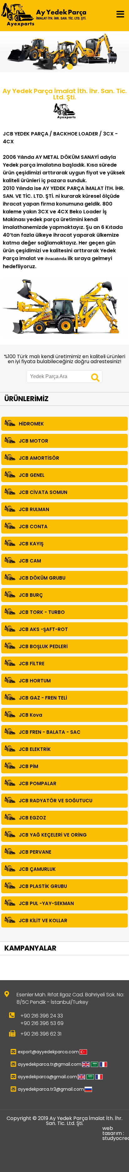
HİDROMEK (31, 423)
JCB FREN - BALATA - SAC (49, 732)
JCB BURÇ (31, 595)
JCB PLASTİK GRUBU (43, 886)
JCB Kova (30, 715)
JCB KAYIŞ (31, 543)
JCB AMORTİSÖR (39, 458)
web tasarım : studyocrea (115, 1133)
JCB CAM (30, 561)
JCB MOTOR (33, 441)
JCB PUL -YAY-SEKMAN (46, 903)
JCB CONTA (33, 526)
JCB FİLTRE (31, 663)
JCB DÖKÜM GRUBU (42, 578)
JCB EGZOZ (32, 817)
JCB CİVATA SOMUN (43, 492)
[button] (59, 66)
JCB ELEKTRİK (35, 749)
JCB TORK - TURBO (42, 612)
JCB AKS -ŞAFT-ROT (43, 629)
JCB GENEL (31, 475)
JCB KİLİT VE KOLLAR (43, 920)
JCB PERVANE (35, 852)
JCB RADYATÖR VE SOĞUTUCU (55, 800)
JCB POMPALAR (37, 783)
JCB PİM (28, 766)
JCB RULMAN (34, 509)
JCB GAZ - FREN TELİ (43, 698)
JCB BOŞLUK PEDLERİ (43, 646)
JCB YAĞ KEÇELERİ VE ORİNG (53, 835)
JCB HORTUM (35, 680)
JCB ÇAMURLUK (37, 869)
